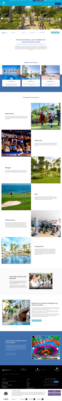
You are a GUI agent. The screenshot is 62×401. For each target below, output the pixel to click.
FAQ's (25, 0)
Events (49, 3)
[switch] (26, 399)
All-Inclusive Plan (29, 3)
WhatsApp (7, 385)
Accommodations (36, 3)
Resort (24, 3)
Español (46, 0)
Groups (28, 384)
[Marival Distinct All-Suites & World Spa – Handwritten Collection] (40, 369)
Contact (28, 381)
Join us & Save (52, 0)
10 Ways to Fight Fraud (30, 388)
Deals (53, 3)
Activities (45, 3)
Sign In (59, 0)
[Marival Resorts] (7, 369)
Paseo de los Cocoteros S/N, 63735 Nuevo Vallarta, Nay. (10, 381)
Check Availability (55, 32)
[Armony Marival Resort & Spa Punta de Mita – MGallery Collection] (23, 369)
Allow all (54, 391)
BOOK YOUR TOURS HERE (10, 354)
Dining (41, 3)
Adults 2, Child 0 (32, 32)
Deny (54, 394)
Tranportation (29, 383)
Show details (47, 399)
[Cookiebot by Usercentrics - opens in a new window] (6, 399)
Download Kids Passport (37, 320)
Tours (27, 382)
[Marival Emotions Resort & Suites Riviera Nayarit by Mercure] (57, 369)
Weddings (28, 385)
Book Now (58, 3)
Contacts (30, 0)
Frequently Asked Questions (31, 387)
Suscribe (56, 381)
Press (22, 0)
